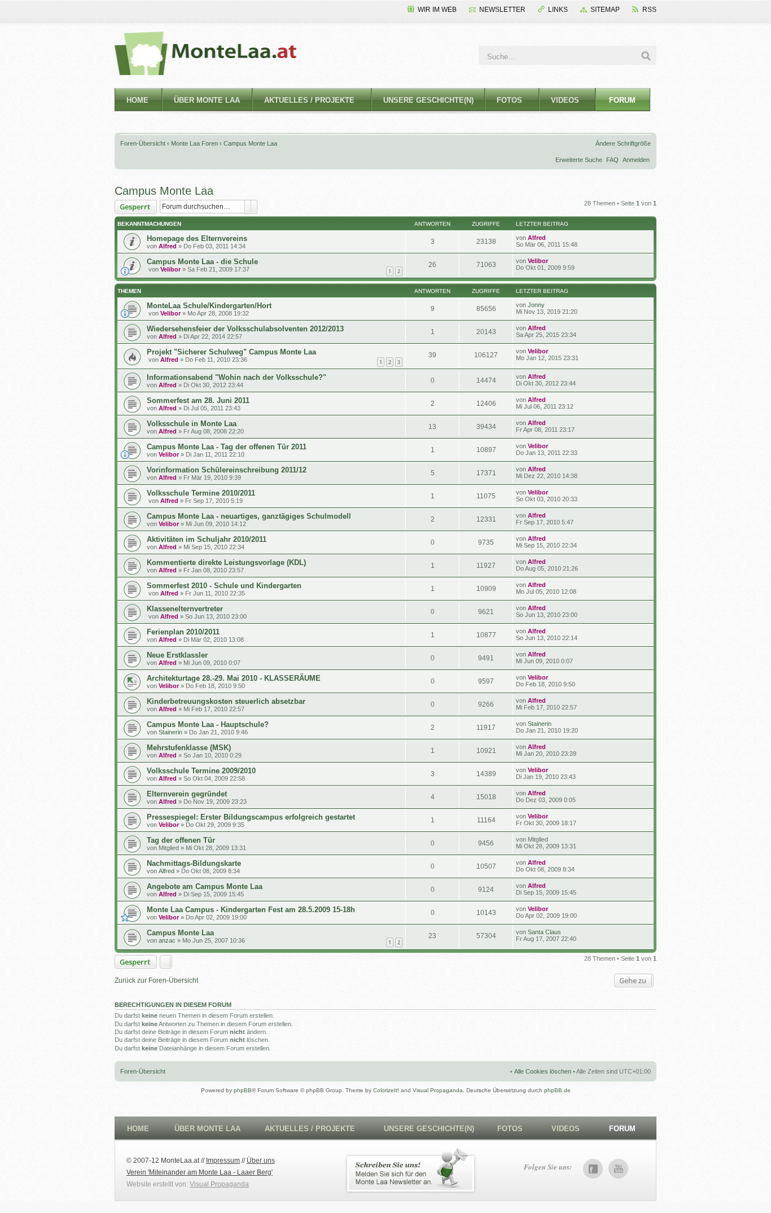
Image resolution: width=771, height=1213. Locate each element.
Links (558, 10)
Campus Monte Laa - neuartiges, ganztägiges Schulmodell (249, 516)
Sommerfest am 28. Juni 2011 (198, 400)
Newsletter (502, 10)
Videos (565, 100)
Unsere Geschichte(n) (428, 100)
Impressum (223, 1160)
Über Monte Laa (207, 100)
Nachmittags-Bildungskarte (194, 863)
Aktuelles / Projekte (309, 100)
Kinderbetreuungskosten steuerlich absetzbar (226, 701)
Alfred (168, 246)
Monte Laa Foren (194, 143)
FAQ (612, 159)
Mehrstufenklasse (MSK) (189, 747)
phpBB (243, 1090)
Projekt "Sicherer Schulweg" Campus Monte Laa (231, 352)
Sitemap (605, 10)
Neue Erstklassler (177, 655)
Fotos (509, 100)
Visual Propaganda (438, 1090)
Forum (622, 100)
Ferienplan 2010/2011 (183, 632)
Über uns (261, 1160)
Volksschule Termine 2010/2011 (201, 493)
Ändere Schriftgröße (623, 143)
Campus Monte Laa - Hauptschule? (208, 724)
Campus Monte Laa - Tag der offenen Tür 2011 (226, 447)
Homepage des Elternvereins (197, 238)
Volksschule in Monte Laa (191, 423)
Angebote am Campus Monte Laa (204, 886)
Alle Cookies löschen (542, 1071)
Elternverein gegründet (187, 794)
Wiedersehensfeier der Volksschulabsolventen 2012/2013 (245, 329)
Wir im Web (437, 10)
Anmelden (636, 159)
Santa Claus (544, 932)
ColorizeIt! (386, 1090)
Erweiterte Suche (578, 159)
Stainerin (170, 732)
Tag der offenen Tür (181, 840)
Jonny (536, 304)
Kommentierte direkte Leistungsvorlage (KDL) (226, 562)
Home (137, 100)
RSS (649, 10)
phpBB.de (557, 1090)
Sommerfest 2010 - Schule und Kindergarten (224, 585)
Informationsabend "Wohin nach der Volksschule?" (236, 377)
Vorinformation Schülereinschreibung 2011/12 (226, 470)
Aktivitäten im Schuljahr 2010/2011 (206, 539)
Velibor (170, 269)
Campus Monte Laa (250, 143)
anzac (167, 940)
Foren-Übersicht (142, 143)
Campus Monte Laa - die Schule (202, 261)
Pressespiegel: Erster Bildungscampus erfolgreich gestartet (251, 817)
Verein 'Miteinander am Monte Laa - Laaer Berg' (199, 1172)
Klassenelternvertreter (185, 609)
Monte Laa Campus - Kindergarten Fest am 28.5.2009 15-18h (251, 909)
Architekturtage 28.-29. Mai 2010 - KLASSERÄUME (234, 678)
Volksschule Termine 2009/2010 (201, 771)
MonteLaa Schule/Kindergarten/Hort (209, 305)
